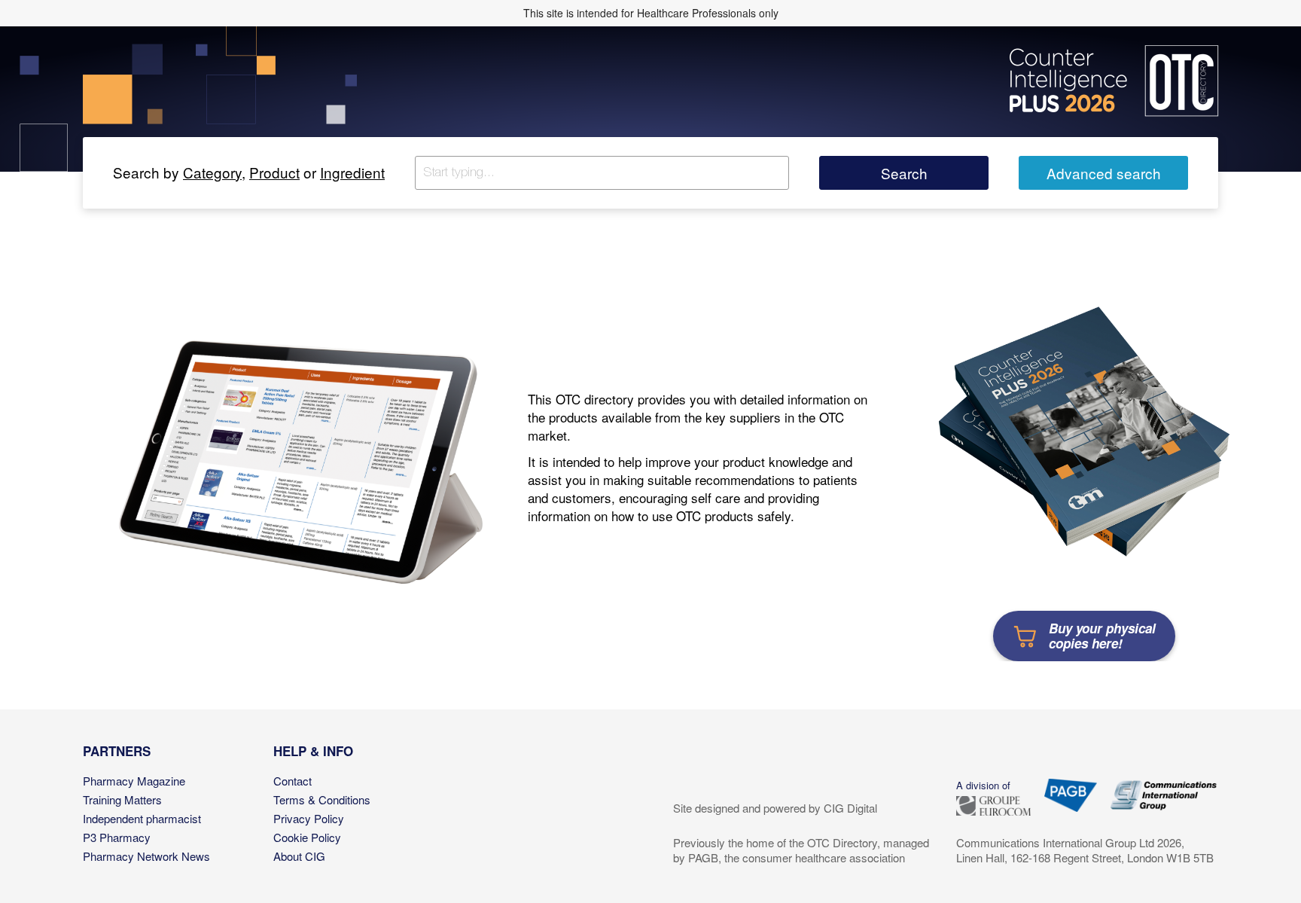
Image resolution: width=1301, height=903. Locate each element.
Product (274, 172)
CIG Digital (850, 808)
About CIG (299, 856)
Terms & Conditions (321, 799)
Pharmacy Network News (146, 856)
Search (904, 173)
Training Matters (122, 799)
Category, (214, 172)
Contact (292, 781)
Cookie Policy (307, 837)
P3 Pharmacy (117, 837)
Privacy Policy (308, 818)
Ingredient (352, 172)
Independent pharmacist (142, 818)
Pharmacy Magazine (134, 781)
